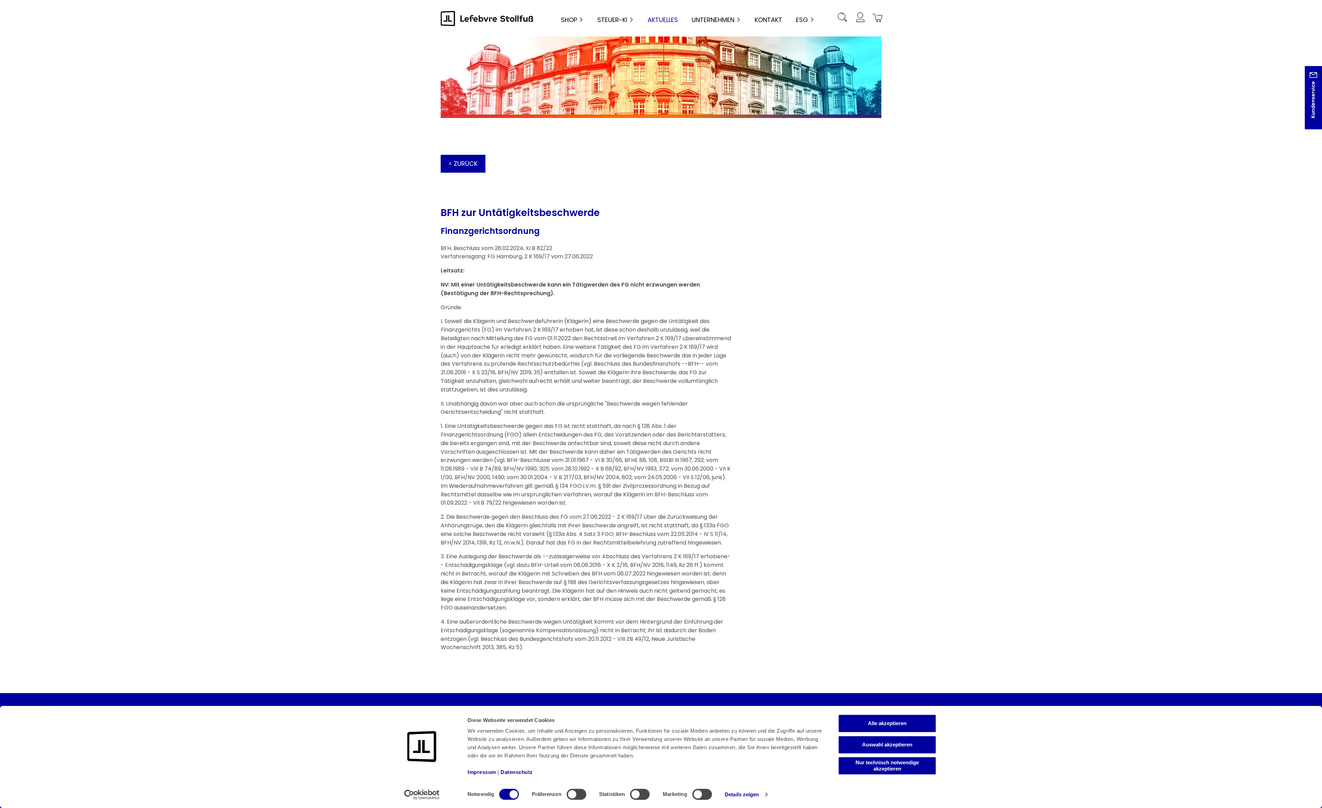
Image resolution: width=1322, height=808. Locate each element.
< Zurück (463, 163)
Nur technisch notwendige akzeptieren (887, 765)
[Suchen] (842, 18)
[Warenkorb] (876, 18)
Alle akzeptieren (887, 723)
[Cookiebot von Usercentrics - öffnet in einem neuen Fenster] (422, 794)
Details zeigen (742, 794)
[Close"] (1308, 103)
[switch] (576, 794)
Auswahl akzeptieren (887, 744)
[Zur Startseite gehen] (487, 18)
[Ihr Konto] (860, 18)
